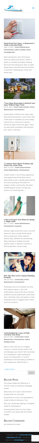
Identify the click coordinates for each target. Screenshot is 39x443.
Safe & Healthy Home (23, 50)
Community (19, 279)
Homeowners (9, 50)
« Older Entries (9, 369)
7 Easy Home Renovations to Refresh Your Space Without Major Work (19, 104)
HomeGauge (19, 440)
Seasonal (18, 226)
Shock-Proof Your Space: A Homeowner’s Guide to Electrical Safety (19, 44)
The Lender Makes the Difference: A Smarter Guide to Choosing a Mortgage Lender (18, 385)
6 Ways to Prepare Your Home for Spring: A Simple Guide (19, 220)
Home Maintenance (22, 47)
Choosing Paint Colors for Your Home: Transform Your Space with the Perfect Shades (18, 412)
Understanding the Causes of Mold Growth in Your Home (16, 334)
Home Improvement (21, 107)
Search (31, 373)
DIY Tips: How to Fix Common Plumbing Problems (19, 276)
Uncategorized (9, 52)
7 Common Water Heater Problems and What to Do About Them (18, 164)
